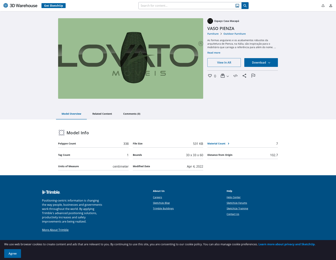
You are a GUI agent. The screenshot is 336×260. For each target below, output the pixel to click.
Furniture (213, 33)
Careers (157, 197)
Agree (13, 253)
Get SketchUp (53, 6)
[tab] (71, 114)
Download (259, 62)
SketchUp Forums (237, 202)
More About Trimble (55, 230)
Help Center (234, 197)
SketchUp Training (237, 208)
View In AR (224, 62)
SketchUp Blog (161, 202)
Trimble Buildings (163, 208)
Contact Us (233, 214)
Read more (213, 52)
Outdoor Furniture (234, 33)
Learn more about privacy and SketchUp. (287, 244)
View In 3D (130, 58)
